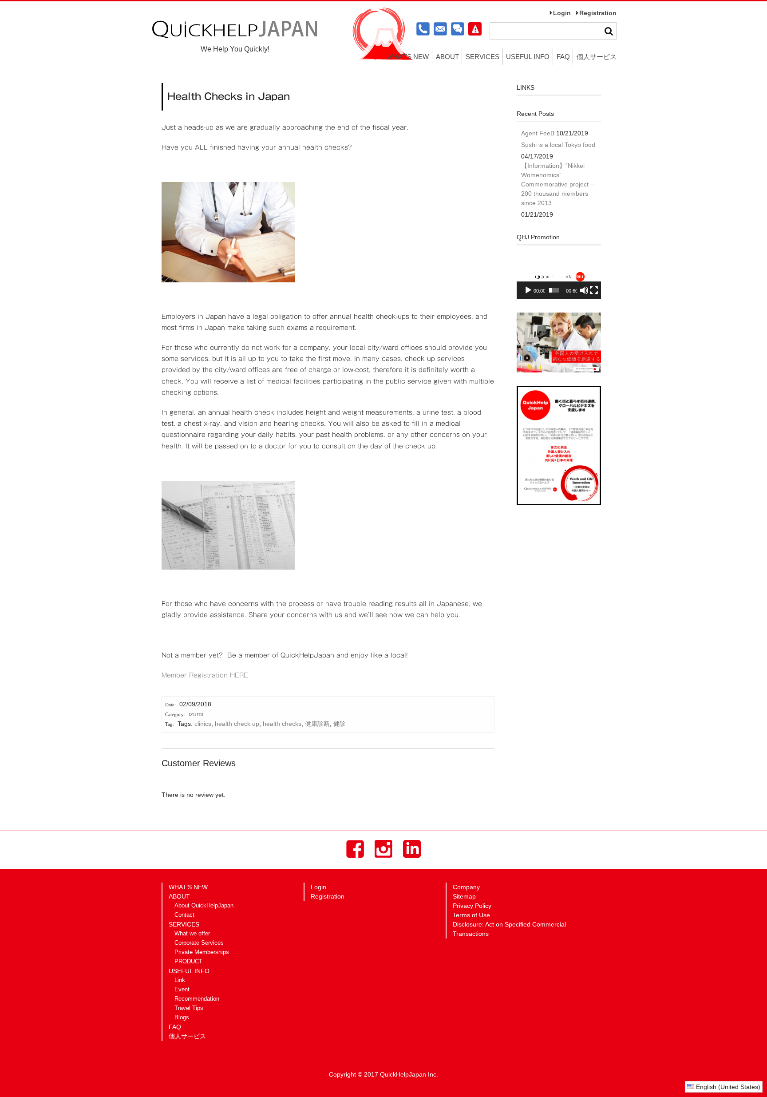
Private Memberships (201, 952)
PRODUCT (188, 961)
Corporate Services (199, 943)
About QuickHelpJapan (203, 906)
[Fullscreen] (593, 290)
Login (562, 12)
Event (182, 989)
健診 (339, 723)
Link (179, 980)
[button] (559, 275)
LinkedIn (412, 849)
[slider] (554, 290)
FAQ (563, 56)
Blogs (181, 1017)
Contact (184, 915)
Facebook (355, 849)
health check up (237, 723)
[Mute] (584, 290)
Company (466, 887)
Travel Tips (188, 1008)
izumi (196, 713)
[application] (559, 276)
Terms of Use (471, 915)
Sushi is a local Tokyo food (558, 144)
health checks (282, 723)
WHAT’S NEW (408, 56)
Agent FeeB (537, 133)
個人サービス (597, 56)
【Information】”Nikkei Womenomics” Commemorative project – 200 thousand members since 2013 (557, 184)
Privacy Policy (472, 905)
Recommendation (196, 999)
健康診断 (317, 723)
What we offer (192, 934)
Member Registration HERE (205, 675)
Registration (598, 12)
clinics (202, 723)
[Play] (528, 290)
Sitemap (464, 896)
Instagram (383, 849)
